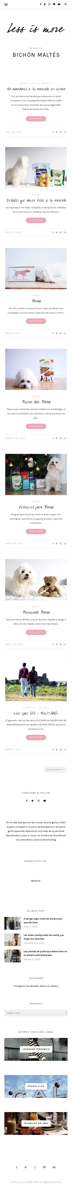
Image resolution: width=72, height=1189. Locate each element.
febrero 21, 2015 (15, 438)
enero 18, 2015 (14, 644)
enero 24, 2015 (14, 543)
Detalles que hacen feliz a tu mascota (36, 200)
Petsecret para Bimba (36, 507)
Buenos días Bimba (36, 402)
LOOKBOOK (29, 707)
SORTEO (44, 707)
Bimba (24, 83)
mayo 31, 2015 (13, 232)
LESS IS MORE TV (41, 83)
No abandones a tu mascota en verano (36, 89)
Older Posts (54, 770)
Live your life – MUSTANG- (36, 713)
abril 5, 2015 (12, 333)
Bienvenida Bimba (36, 612)
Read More (36, 119)
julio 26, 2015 (13, 132)
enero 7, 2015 (13, 749)
